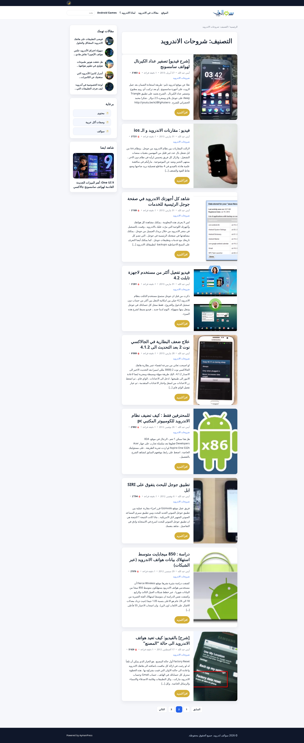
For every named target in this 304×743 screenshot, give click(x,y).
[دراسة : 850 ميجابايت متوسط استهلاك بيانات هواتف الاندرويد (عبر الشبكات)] (215, 587)
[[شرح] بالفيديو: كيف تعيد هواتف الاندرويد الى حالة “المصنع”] (215, 666)
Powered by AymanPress (79, 735)
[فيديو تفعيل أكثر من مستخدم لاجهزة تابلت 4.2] (215, 298)
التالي (162, 709)
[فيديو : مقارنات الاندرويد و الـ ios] (215, 156)
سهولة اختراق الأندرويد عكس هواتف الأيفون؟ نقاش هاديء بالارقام (88, 54)
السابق (196, 709)
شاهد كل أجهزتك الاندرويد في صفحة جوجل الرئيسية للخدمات (158, 201)
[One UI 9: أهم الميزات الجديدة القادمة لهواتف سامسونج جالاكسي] (93, 165)
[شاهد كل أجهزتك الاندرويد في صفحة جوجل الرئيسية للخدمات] (215, 227)
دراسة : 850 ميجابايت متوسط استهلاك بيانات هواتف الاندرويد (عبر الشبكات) (159, 559)
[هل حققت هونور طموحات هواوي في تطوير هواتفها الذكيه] (109, 63)
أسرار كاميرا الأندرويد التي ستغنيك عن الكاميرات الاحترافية (90, 77)
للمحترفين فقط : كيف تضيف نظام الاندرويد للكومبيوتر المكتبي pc (161, 418)
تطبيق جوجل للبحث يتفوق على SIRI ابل (158, 487)
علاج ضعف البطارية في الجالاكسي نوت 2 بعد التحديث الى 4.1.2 (160, 344)
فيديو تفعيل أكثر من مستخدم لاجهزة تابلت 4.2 (159, 275)
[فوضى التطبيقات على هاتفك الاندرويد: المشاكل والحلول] (109, 41)
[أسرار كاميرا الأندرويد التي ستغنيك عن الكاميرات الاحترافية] (109, 75)
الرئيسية (234, 26)
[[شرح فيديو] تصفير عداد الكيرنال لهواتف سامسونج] (215, 87)
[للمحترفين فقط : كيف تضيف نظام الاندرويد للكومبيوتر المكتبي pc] (215, 441)
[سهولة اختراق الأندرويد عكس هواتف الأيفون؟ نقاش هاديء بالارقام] (109, 52)
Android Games (107, 12)
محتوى (100, 113)
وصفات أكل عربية (95, 122)
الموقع (164, 12)
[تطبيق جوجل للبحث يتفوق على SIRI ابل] (215, 510)
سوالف (100, 131)
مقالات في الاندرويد (148, 12)
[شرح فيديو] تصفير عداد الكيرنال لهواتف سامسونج (162, 63)
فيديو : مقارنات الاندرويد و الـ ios (162, 130)
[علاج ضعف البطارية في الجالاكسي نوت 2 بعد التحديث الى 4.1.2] (215, 370)
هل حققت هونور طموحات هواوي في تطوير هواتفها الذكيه (90, 65)
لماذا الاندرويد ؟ (127, 12)
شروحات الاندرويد (181, 77)
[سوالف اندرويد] (223, 12)
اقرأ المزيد (182, 112)
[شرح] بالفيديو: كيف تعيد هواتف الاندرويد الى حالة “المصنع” (163, 640)
